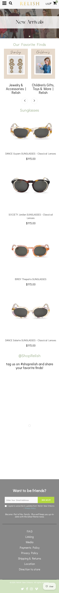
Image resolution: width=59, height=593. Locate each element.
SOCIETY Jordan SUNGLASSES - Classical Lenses (31, 216)
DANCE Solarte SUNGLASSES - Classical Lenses (30, 340)
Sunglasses (29, 110)
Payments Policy (29, 547)
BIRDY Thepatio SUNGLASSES (30, 279)
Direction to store (29, 569)
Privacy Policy (30, 508)
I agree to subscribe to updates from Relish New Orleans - (30, 507)
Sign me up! (46, 500)
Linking (29, 537)
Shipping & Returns (29, 558)
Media (29, 542)
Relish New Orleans (24, 582)
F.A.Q (29, 531)
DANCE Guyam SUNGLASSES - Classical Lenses (30, 153)
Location (29, 564)
